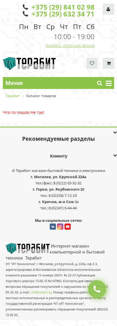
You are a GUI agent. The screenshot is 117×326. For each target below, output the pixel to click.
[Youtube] (67, 226)
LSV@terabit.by (41, 292)
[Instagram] (60, 226)
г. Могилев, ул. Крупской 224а (58, 176)
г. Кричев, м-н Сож (57, 201)
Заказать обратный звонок (70, 45)
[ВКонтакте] (53, 226)
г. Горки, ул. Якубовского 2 (57, 189)
